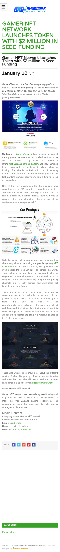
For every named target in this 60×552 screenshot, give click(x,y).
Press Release (9, 532)
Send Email (15, 423)
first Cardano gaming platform (24, 164)
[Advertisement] (30, 488)
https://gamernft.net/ (42, 383)
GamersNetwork (24, 154)
